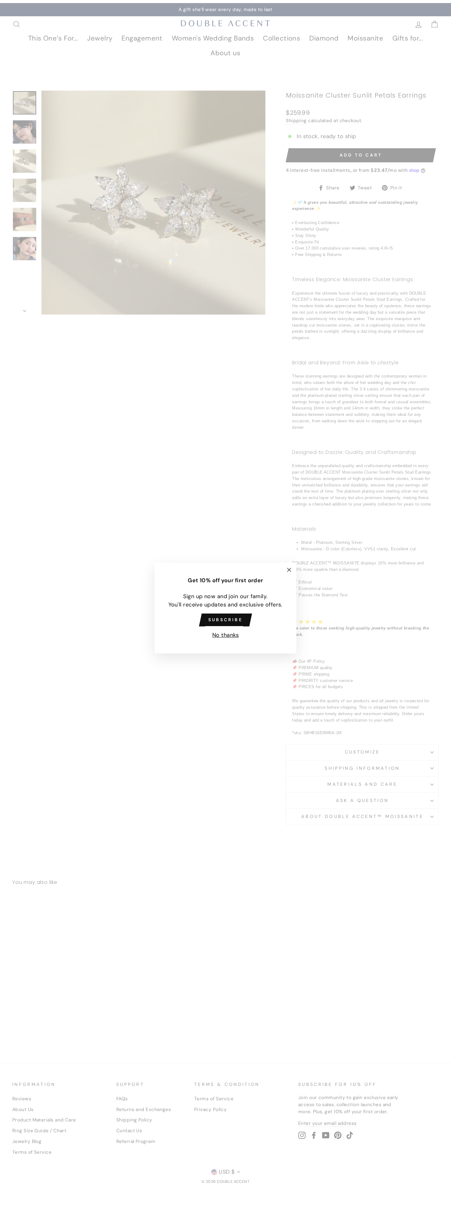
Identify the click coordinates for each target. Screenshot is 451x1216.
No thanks (225, 635)
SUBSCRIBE (225, 619)
